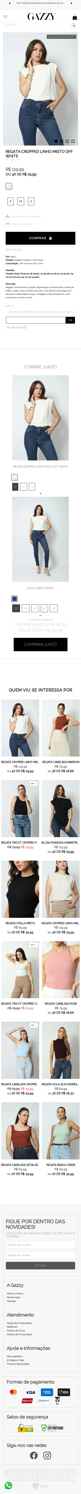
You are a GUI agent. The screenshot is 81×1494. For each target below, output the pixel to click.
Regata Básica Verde (60, 1164)
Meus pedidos (14, 1356)
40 (35, 608)
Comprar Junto (40, 644)
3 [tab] (67, 141)
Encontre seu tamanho (25, 216)
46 (53, 608)
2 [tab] (61, 141)
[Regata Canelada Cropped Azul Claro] (20, 1050)
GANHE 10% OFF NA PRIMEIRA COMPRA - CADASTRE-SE (41, 3)
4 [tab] (73, 141)
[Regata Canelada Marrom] (61, 727)
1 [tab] (56, 141)
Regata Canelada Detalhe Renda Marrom (20, 1164)
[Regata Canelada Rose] (61, 969)
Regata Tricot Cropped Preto (20, 842)
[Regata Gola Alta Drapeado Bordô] (61, 1050)
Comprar (37, 238)
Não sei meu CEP (16, 326)
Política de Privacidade (19, 1334)
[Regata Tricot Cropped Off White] (20, 969)
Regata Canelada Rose (61, 1003)
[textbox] (40, 25)
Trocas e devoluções (18, 1363)
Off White (10, 186)
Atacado (11, 1301)
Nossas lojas (13, 1297)
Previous (9, 3)
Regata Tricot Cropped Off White (20, 1003)
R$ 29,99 (29, 174)
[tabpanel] (40, 89)
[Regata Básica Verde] (61, 1130)
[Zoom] (40, 89)
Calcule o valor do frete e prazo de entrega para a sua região (40, 312)
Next (72, 3)
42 (44, 608)
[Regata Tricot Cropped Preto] (20, 808)
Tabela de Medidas (22, 224)
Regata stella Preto (20, 923)
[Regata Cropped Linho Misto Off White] (20, 727)
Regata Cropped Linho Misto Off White (20, 762)
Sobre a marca (15, 1293)
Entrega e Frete (15, 1360)
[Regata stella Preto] (20, 888)
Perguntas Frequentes (19, 1323)
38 (25, 608)
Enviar (40, 1265)
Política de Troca (16, 1330)
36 (16, 608)
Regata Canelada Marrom (60, 762)
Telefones (12, 1326)
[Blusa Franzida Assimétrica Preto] (61, 808)
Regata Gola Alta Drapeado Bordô (61, 1084)
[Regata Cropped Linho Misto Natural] (61, 888)
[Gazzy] (42, 16)
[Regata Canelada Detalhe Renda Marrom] (20, 1130)
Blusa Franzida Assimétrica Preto (61, 842)
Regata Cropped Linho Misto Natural (61, 923)
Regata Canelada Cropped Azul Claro (20, 1084)
